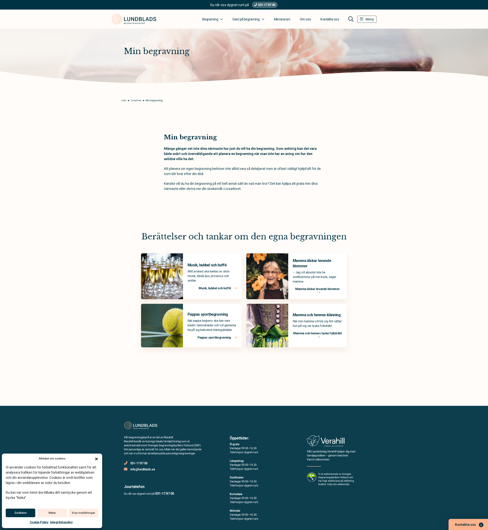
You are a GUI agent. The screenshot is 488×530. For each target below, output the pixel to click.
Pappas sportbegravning (208, 314)
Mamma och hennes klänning (316, 315)
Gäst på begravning (245, 19)
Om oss (305, 19)
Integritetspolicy (61, 522)
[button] (96, 458)
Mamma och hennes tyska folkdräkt (317, 333)
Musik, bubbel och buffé (207, 265)
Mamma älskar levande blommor (317, 289)
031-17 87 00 (266, 5)
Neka (52, 513)
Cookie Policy (39, 522)
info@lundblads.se (142, 469)
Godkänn (20, 513)
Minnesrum (282, 19)
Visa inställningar (83, 513)
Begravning (210, 19)
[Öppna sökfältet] (351, 19)
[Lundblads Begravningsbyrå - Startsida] (144, 425)
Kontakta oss (329, 19)
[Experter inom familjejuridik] (325, 442)
